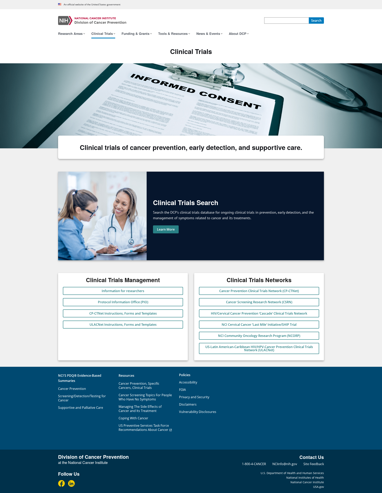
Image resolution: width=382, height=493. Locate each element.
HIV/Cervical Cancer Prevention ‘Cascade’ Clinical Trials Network (259, 313)
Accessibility (188, 382)
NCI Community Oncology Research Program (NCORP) (259, 336)
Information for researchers (123, 291)
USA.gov (318, 487)
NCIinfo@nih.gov (284, 464)
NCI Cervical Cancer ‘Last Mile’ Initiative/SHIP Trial (259, 324)
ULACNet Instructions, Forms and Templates (123, 324)
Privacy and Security (194, 397)
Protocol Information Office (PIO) (123, 302)
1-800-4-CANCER (254, 464)
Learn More (166, 229)
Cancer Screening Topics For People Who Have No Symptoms (145, 397)
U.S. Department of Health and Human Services (292, 473)
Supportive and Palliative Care (80, 407)
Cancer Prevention (72, 388)
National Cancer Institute (307, 482)
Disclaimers (188, 404)
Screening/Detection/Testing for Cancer (82, 398)
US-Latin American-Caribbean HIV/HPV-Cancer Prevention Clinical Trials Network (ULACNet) (259, 348)
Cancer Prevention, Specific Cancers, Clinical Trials (139, 385)
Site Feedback (313, 464)
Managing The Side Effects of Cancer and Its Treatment (140, 408)
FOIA (182, 389)
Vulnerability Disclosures (197, 412)
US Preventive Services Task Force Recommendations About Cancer (144, 427)
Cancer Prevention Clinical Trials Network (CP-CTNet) (259, 291)
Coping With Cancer (133, 418)
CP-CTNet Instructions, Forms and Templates (123, 313)
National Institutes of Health (305, 477)
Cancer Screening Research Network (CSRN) (259, 302)
